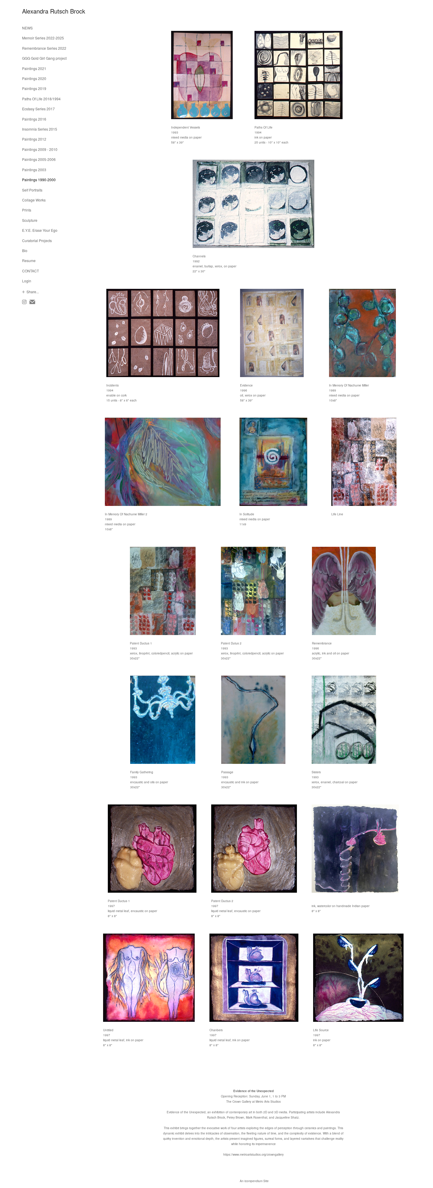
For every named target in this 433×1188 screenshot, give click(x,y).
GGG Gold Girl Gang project (44, 58)
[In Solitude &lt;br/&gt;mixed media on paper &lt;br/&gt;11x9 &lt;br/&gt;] (273, 462)
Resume (29, 260)
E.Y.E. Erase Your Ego (39, 230)
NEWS (27, 27)
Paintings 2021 (34, 68)
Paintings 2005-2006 (39, 159)
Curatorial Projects (37, 240)
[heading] (37, 11)
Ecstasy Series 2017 (38, 108)
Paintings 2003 (34, 169)
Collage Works (34, 199)
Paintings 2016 (34, 118)
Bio (24, 250)
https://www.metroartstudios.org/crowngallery (253, 1154)
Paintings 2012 (34, 138)
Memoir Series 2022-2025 (43, 37)
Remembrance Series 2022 (44, 48)
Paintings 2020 (34, 78)
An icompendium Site (254, 1181)
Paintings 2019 (34, 88)
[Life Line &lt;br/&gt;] (363, 462)
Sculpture (29, 220)
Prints (26, 209)
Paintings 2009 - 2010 (39, 149)
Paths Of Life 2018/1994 (41, 98)
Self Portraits (32, 189)
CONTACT (30, 270)
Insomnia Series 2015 (39, 128)
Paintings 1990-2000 (39, 179)
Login (26, 280)
